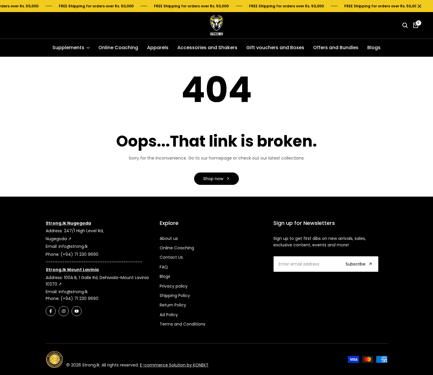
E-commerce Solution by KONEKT (174, 365)
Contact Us (171, 257)
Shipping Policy (175, 295)
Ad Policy (169, 315)
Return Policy (173, 305)
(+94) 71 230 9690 (79, 254)
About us (169, 238)
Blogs (165, 276)
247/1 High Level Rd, (84, 231)
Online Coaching (177, 248)
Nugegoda (57, 239)
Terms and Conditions (182, 324)
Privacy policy (174, 286)
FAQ (164, 267)
